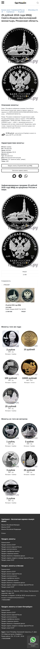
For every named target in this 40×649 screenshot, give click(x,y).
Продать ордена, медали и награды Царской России (17, 558)
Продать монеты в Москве (12, 566)
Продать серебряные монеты (10, 551)
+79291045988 (5, 638)
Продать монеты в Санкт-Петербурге (16, 607)
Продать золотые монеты (9, 549)
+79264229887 (5, 600)
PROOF (7, 285)
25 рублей (10, 406)
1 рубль (10, 441)
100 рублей (11, 378)
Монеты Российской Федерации (11, 529)
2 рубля (11, 349)
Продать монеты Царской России (11, 547)
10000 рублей (29, 378)
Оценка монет (5, 542)
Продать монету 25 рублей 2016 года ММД (20, 165)
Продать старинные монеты (10, 553)
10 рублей (29, 349)
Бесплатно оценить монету (20, 170)
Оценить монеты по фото (33, 645)
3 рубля (29, 441)
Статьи (3, 533)
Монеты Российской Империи (10, 525)
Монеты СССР (5, 527)
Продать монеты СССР (8, 544)
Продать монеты (8, 539)
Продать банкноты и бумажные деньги (13, 555)
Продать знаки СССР (7, 560)
